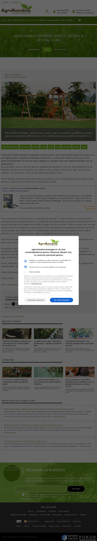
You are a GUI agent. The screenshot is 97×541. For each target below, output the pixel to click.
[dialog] (48, 270)
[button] (48, 272)
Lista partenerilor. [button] (36, 283)
